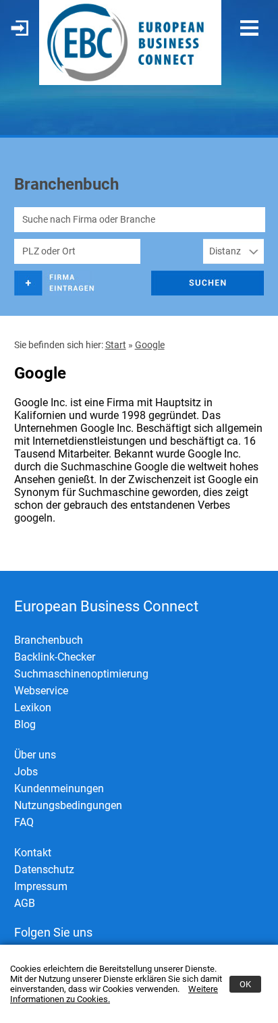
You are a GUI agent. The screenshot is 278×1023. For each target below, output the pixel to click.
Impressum (40, 886)
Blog (25, 724)
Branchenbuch (48, 640)
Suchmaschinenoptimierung (81, 673)
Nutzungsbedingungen (68, 805)
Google (150, 344)
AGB (24, 903)
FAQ (24, 822)
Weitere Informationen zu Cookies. (114, 994)
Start (115, 344)
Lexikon (32, 707)
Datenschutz (44, 869)
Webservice (41, 690)
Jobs (26, 771)
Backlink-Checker (54, 657)
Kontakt (32, 852)
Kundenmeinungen (59, 788)
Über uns (35, 754)
